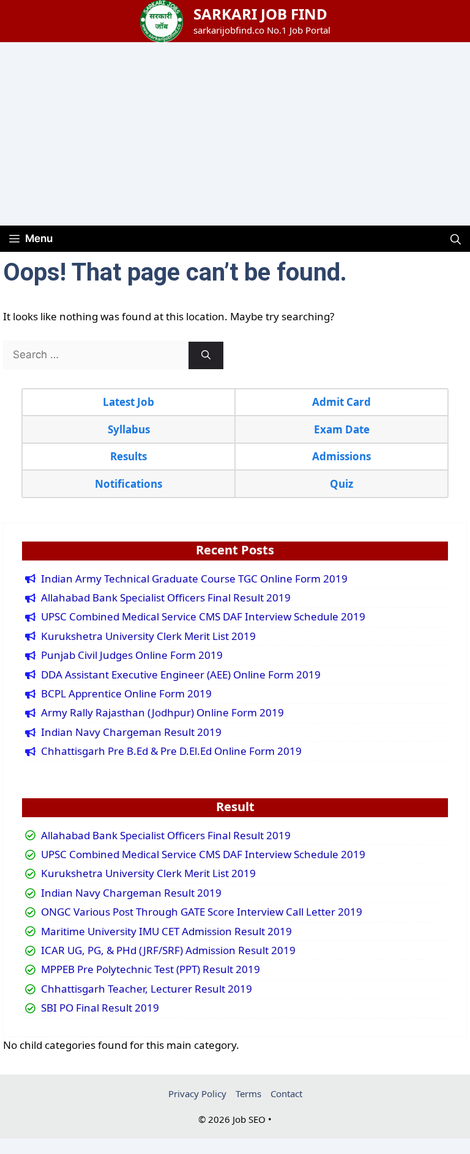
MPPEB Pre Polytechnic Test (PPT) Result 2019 (150, 969)
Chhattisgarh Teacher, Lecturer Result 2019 (146, 989)
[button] (455, 239)
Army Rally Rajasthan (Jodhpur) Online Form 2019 (162, 713)
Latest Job (128, 402)
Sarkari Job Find (260, 14)
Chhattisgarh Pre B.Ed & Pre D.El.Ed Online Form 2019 (171, 751)
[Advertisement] (235, 133)
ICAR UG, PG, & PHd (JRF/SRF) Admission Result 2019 (168, 950)
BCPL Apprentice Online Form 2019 (126, 694)
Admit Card (341, 402)
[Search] (205, 355)
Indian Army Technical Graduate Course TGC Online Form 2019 (194, 579)
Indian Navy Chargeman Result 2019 (131, 732)
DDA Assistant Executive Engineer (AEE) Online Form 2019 (181, 675)
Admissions (341, 456)
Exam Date (342, 429)
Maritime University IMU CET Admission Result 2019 (166, 931)
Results (128, 456)
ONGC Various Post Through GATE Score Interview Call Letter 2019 (201, 912)
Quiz (341, 484)
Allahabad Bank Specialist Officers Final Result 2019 (166, 598)
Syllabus (129, 429)
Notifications (128, 484)
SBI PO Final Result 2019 (100, 1008)
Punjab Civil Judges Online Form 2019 (132, 655)
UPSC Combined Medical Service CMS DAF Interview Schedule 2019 (203, 617)
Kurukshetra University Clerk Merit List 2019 (148, 636)
